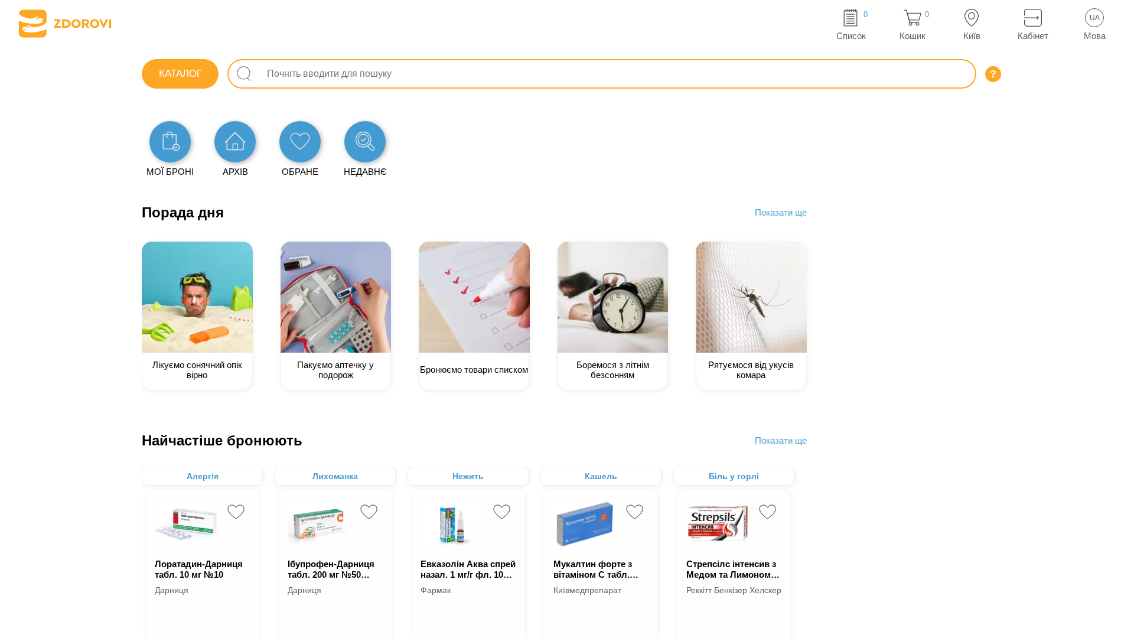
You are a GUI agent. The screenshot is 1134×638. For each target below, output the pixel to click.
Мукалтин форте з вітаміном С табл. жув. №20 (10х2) (592, 569)
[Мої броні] (170, 141)
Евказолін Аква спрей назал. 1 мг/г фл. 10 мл (468, 569)
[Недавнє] (365, 141)
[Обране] (300, 141)
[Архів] (235, 141)
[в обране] (236, 512)
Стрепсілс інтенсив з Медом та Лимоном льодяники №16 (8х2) (732, 569)
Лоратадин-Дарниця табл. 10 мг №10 (199, 569)
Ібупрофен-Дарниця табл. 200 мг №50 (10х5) (331, 569)
